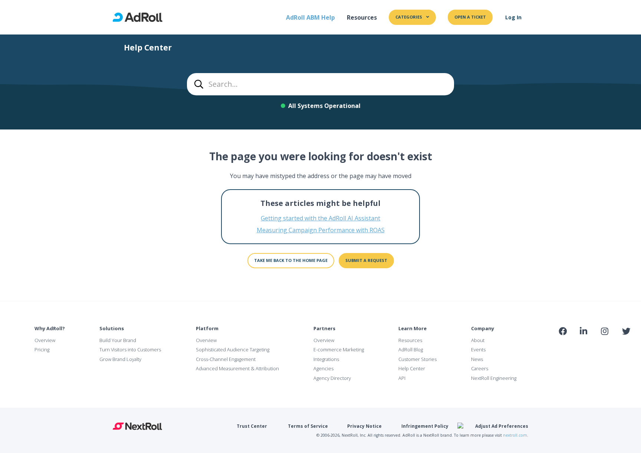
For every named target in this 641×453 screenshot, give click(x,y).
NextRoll (137, 426)
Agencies (323, 368)
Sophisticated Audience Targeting (232, 349)
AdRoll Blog (410, 349)
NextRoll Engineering (493, 378)
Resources (362, 17)
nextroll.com (515, 435)
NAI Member (593, 347)
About (477, 340)
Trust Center (252, 426)
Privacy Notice (364, 426)
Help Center (411, 368)
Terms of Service (308, 426)
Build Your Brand (117, 340)
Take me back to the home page (291, 260)
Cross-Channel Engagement (226, 359)
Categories (409, 17)
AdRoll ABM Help (310, 17)
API (401, 378)
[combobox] (320, 84)
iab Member (562, 347)
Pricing (41, 349)
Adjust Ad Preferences (501, 426)
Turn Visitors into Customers (130, 349)
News (477, 359)
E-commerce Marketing (338, 349)
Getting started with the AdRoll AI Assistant (320, 218)
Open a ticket (470, 17)
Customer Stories (417, 359)
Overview (44, 340)
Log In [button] (513, 17)
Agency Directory (332, 378)
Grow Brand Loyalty (120, 359)
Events (478, 349)
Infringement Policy (424, 426)
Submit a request (366, 260)
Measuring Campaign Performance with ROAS (321, 230)
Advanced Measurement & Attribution (237, 368)
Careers (479, 368)
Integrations (326, 359)
